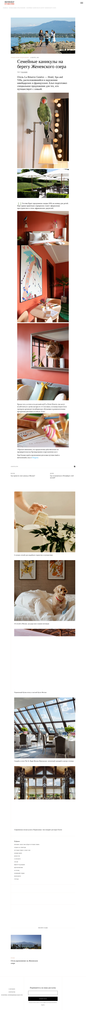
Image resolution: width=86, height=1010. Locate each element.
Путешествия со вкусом (22, 850)
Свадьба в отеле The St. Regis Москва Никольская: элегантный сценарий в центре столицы (44, 761)
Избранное (17, 876)
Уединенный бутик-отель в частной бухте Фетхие (30, 692)
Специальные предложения (17, 7)
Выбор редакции (19, 864)
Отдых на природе (20, 847)
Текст (22, 72)
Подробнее (43, 1004)
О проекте (17, 859)
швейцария (14, 466)
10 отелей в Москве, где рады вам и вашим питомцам (31, 624)
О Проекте (12, 989)
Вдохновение (18, 867)
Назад (13, 473)
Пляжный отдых (19, 873)
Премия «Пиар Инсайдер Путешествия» (27, 844)
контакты (12, 992)
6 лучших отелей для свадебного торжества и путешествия (33, 555)
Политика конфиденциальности (12, 995)
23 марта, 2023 (34, 57)
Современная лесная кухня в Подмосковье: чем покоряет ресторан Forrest (38, 830)
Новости (17, 856)
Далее (52, 473)
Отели (16, 861)
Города (16, 879)
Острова (17, 870)
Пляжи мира (18, 853)
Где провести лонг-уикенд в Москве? (23, 476)
